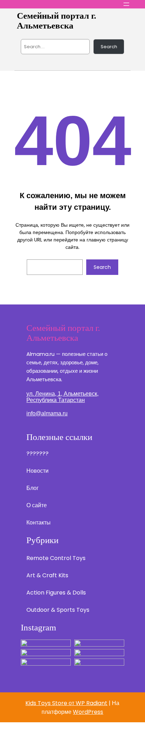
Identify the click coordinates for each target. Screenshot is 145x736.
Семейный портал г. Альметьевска (56, 20)
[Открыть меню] (126, 4)
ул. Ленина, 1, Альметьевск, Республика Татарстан (62, 397)
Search (109, 46)
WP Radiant (91, 703)
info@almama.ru (47, 413)
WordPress (88, 712)
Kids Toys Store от (50, 703)
